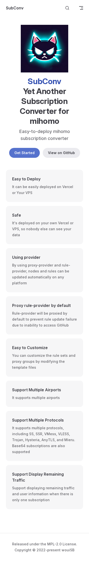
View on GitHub (61, 153)
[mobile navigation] (81, 8)
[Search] (67, 8)
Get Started (24, 153)
